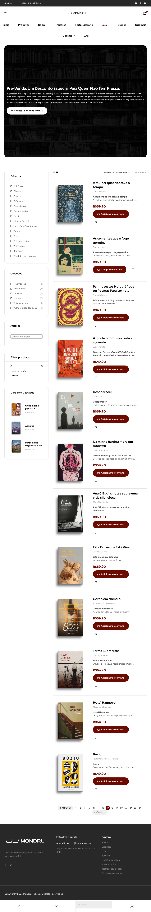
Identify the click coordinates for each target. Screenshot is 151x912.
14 (94, 808)
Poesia (16, 236)
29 (140, 808)
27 (131, 808)
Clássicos (18, 191)
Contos (17, 196)
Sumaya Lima (99, 247)
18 (112, 808)
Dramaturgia (19, 206)
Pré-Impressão (21, 241)
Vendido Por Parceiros (24, 256)
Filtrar (14, 375)
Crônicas (18, 201)
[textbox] (26, 337)
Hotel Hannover (105, 702)
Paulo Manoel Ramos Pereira (105, 759)
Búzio (97, 754)
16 (103, 808)
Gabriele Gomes (100, 552)
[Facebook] (136, 3)
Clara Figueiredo (100, 502)
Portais (17, 298)
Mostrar (138, 172)
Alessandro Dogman (102, 707)
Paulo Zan (97, 396)
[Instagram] (140, 3)
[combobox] (26, 336)
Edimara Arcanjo (100, 450)
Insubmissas (19, 288)
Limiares (17, 293)
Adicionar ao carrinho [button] (112, 214)
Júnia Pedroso (99, 191)
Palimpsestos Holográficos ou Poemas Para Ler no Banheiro (113, 291)
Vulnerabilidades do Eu (25, 308)
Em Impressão (20, 211)
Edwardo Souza (100, 295)
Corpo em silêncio (107, 599)
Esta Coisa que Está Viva (111, 547)
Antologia (18, 186)
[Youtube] (145, 3)
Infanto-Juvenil (21, 221)
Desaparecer (102, 392)
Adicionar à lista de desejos (96, 222)
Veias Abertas (20, 303)
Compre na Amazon (111, 269)
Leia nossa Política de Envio (26, 110)
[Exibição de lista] (57, 172)
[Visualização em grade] (54, 172)
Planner (17, 231)
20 (121, 808)
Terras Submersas (106, 651)
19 (117, 808)
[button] (8, 3)
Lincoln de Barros (100, 655)
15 (99, 808)
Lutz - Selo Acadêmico (25, 226)
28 (135, 808)
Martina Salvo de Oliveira (104, 603)
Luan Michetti (99, 347)
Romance (18, 251)
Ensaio (16, 216)
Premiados (18, 246)
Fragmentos (19, 284)
